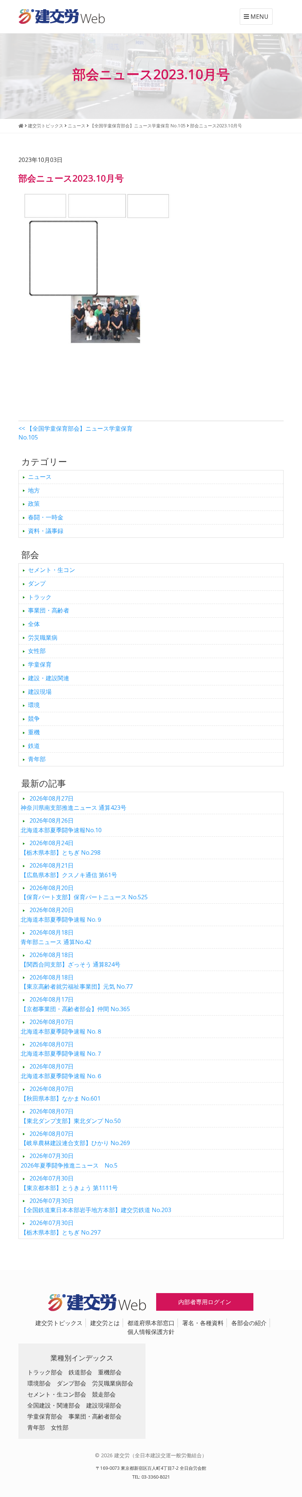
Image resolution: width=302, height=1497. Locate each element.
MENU (258, 17)
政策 (34, 503)
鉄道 (34, 746)
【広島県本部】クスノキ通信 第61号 (69, 870)
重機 (34, 732)
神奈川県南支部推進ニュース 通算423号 (73, 803)
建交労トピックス (58, 1323)
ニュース (40, 477)
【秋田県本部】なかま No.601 (61, 1093)
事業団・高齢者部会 (95, 1416)
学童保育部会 (45, 1416)
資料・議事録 (45, 531)
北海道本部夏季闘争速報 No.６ (61, 1071)
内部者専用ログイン (204, 1302)
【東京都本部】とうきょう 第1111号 (69, 1183)
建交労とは (105, 1323)
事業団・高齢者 (48, 610)
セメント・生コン (51, 570)
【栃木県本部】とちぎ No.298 (61, 848)
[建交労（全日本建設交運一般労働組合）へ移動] (21, 126)
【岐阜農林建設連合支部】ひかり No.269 (75, 1138)
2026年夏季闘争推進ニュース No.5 (69, 1160)
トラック (40, 597)
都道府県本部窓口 (151, 1323)
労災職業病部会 (112, 1383)
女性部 (37, 651)
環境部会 (39, 1383)
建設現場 (40, 692)
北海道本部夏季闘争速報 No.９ (61, 915)
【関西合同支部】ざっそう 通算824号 (70, 959)
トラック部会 (45, 1372)
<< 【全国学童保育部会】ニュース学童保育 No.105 (75, 432)
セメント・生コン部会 (56, 1394)
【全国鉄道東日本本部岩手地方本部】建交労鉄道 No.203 (96, 1205)
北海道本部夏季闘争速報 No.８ (61, 1026)
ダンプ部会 (71, 1383)
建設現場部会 (104, 1405)
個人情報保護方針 (151, 1332)
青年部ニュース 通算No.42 (56, 937)
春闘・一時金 (45, 517)
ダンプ (37, 583)
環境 (34, 705)
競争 (34, 718)
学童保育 (40, 664)
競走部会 (104, 1394)
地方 (34, 490)
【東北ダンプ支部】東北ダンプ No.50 (71, 1116)
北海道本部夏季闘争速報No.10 (61, 825)
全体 (34, 624)
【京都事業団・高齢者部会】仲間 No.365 (75, 1004)
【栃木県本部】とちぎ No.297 (61, 1227)
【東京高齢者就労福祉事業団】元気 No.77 (77, 982)
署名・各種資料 (203, 1323)
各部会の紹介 (249, 1323)
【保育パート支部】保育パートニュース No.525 (84, 892)
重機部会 (110, 1372)
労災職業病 (42, 637)
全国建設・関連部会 (53, 1405)
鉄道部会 (80, 1372)
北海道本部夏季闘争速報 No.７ (61, 1049)
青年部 (37, 759)
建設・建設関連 (48, 678)
